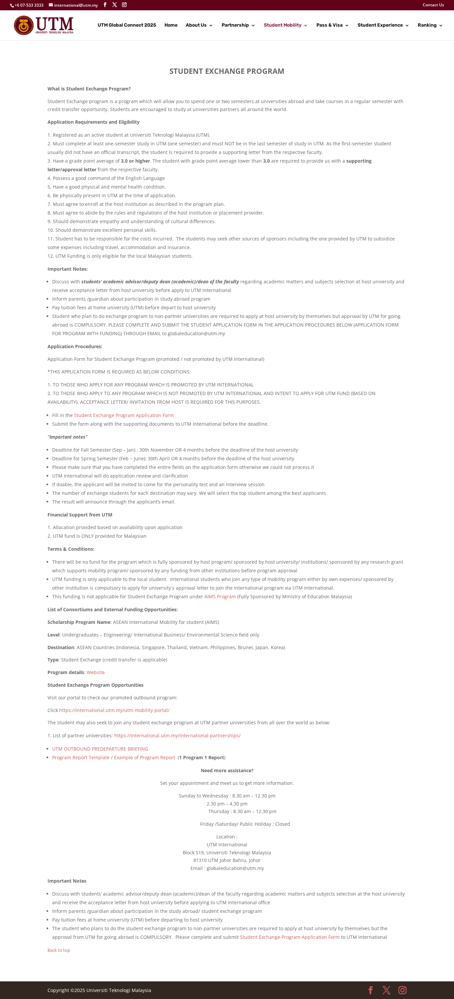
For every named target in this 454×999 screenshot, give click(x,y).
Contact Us (433, 5)
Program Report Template (81, 757)
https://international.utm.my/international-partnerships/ (177, 735)
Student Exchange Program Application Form (124, 415)
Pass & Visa (329, 25)
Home (171, 25)
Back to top (59, 950)
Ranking (427, 25)
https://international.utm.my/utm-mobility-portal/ (114, 710)
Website (96, 672)
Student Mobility (282, 25)
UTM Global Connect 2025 (127, 25)
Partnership (235, 25)
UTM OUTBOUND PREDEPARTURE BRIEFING (100, 749)
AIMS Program (220, 596)
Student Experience (380, 25)
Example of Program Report (144, 757)
